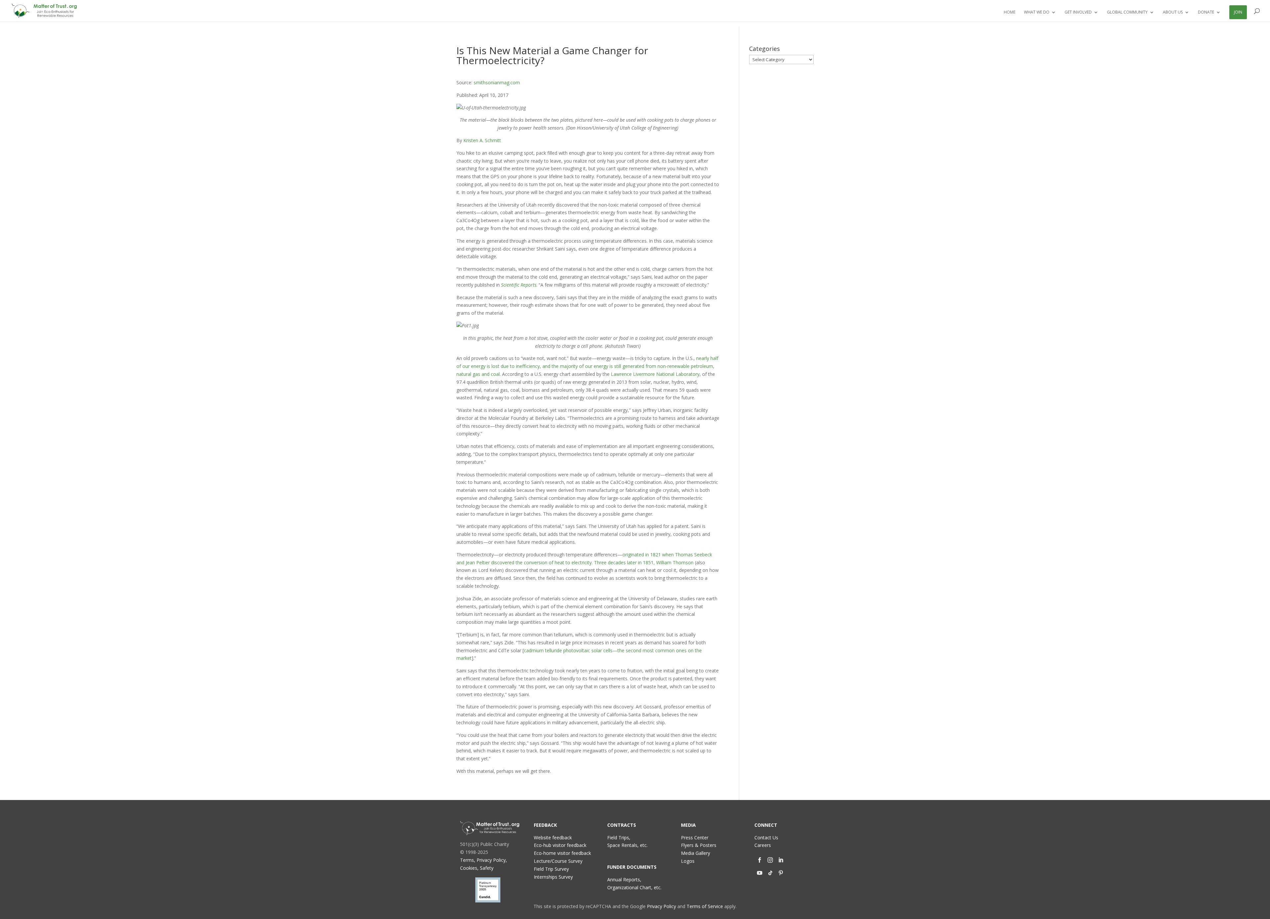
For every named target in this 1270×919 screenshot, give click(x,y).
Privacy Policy (661, 906)
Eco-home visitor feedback (562, 853)
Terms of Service (705, 906)
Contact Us (766, 837)
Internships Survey (553, 877)
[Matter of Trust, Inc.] (489, 828)
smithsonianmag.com (497, 82)
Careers (762, 845)
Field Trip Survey (551, 869)
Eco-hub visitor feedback (560, 845)
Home (1009, 12)
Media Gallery (695, 853)
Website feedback (553, 837)
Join (1238, 12)
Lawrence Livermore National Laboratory (655, 374)
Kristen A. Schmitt (482, 140)
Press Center (694, 837)
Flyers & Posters (698, 845)
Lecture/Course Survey (558, 861)
